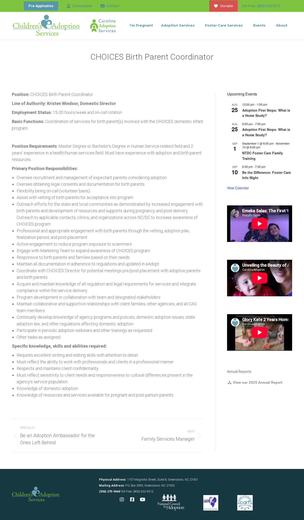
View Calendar (238, 187)
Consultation (82, 6)
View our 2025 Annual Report (257, 382)
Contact (112, 6)
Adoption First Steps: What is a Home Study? (266, 113)
